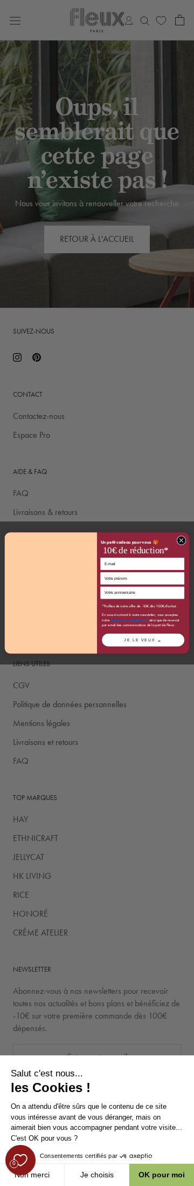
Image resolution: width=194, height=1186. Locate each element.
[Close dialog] (181, 540)
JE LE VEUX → (143, 640)
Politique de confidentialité (129, 620)
